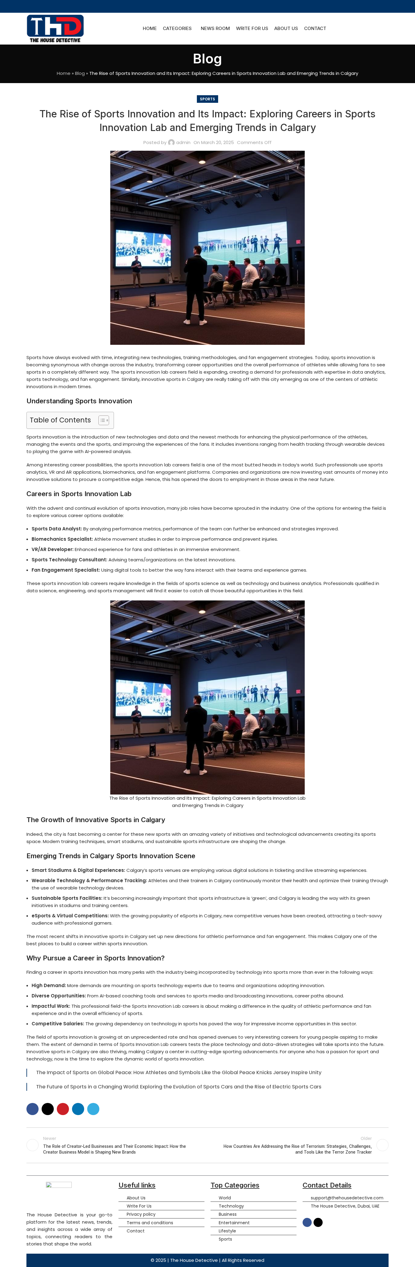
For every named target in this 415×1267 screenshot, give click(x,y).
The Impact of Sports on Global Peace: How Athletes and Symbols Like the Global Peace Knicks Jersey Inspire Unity (178, 1072)
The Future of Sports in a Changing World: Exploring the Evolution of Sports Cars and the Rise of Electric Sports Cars (178, 1086)
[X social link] (211, 6)
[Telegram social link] (93, 1109)
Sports (207, 99)
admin (183, 142)
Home (63, 73)
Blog (80, 73)
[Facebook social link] (204, 6)
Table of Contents (60, 420)
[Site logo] (55, 28)
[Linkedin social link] (78, 1109)
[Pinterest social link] (63, 1109)
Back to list (208, 1145)
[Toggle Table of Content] (101, 420)
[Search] (387, 28)
